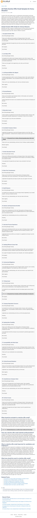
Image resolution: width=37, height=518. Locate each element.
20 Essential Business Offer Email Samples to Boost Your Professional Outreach (18, 489)
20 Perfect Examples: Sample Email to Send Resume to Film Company (16, 504)
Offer (6, 6)
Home (2, 6)
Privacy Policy (20, 514)
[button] (30, 1)
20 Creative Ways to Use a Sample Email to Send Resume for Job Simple (16, 508)
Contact (25, 514)
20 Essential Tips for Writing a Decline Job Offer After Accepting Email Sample (18, 490)
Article (12, 514)
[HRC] (5, 1)
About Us (15, 514)
